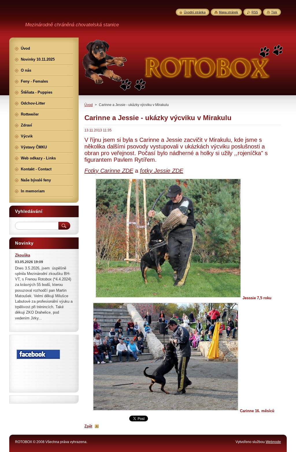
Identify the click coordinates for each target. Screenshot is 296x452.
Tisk (274, 12)
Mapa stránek (228, 12)
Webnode (273, 442)
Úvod (88, 105)
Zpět (88, 426)
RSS (254, 12)
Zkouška (22, 255)
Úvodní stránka (195, 12)
